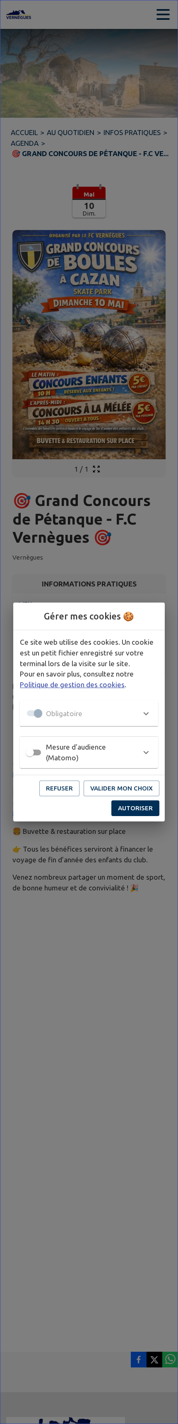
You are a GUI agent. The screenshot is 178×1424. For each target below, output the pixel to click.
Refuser (59, 788)
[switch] (30, 752)
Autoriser (135, 808)
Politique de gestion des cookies (72, 684)
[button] (89, 713)
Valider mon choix (121, 788)
